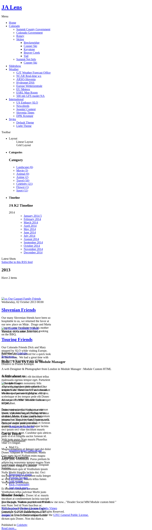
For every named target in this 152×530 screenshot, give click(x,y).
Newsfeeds (22, 105)
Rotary (20, 36)
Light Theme (24, 125)
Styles (12, 119)
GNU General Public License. (71, 514)
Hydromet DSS (25, 82)
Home (12, 22)
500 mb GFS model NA (30, 95)
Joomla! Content (26, 109)
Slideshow (15, 66)
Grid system (16, 481)
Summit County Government (33, 29)
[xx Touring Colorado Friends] (20, 328)
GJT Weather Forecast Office (33, 72)
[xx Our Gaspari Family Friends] (21, 298)
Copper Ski (30, 46)
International (16, 99)
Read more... (8, 528)
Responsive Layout (20, 474)
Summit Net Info (26, 59)
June (30, 232)
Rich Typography (19, 484)
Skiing (20, 39)
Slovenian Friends (18, 309)
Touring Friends (16, 339)
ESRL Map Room (27, 92)
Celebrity (22, 524)
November (33, 249)
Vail (26, 56)
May (30, 229)
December (33, 252)
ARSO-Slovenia (26, 79)
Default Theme (25, 122)
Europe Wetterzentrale (29, 86)
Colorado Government (29, 32)
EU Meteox (23, 89)
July (29, 235)
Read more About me (21, 426)
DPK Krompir (24, 115)
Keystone (29, 49)
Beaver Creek (32, 52)
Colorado (14, 26)
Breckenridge (31, 42)
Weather (14, 69)
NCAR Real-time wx (28, 76)
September (33, 242)
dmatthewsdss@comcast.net (25, 450)
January (33, 215)
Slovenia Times (25, 112)
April (30, 225)
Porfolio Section (18, 477)
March (31, 222)
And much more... (19, 487)
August (31, 239)
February (32, 219)
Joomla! (6, 514)
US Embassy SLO (27, 102)
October (32, 245)
